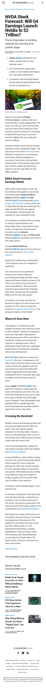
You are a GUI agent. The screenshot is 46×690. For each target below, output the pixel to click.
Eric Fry (14, 631)
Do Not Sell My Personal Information (26, 666)
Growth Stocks (11, 549)
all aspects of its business (25, 309)
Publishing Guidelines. (30, 509)
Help (37, 660)
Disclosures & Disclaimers (20, 663)
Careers (8, 663)
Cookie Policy (10, 669)
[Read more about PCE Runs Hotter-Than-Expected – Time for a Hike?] (34, 601)
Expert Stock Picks (17, 9)
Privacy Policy (34, 663)
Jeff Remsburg (17, 610)
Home (7, 9)
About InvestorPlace (12, 660)
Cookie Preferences (22, 669)
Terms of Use (34, 669)
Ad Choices (10, 666)
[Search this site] (42, 2)
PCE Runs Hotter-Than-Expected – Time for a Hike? (13, 603)
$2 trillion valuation (18, 452)
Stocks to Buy (29, 9)
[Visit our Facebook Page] (18, 653)
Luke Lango (16, 590)
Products (23, 660)
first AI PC (9, 360)
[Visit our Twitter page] (23, 653)
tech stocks (31, 151)
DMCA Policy (22, 672)
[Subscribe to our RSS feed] (27, 653)
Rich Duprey (10, 52)
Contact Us (31, 660)
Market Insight (10, 597)
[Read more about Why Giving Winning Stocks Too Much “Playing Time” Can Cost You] (34, 619)
